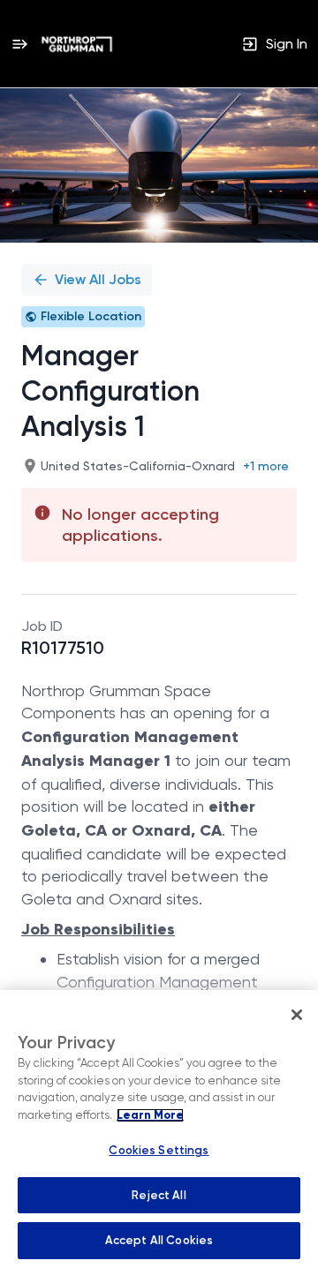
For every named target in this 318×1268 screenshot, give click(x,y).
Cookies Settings (158, 1150)
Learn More (150, 1115)
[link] (76, 44)
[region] (159, 1129)
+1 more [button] (266, 466)
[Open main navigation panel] (19, 43)
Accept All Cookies (159, 1240)
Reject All (159, 1195)
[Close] (296, 1014)
